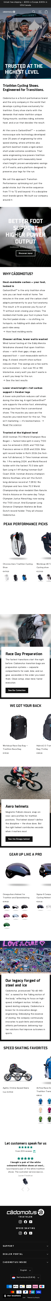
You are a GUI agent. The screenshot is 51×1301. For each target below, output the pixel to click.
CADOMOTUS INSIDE (15, 1262)
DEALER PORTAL (13, 1254)
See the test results (17, 380)
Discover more (25, 253)
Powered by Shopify (33, 1297)
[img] (25, 1148)
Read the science (12, 425)
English (23, 1270)
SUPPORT (8, 1246)
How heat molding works (19, 331)
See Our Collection (17, 690)
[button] (23, 1189)
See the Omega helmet (19, 839)
